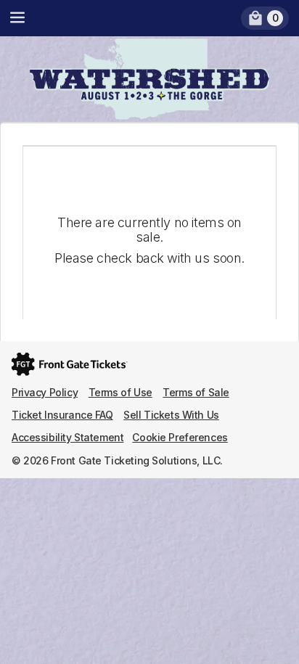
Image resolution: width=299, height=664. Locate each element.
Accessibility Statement (67, 437)
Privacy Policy (45, 392)
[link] (265, 18)
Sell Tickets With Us (171, 415)
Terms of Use (120, 392)
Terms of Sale (196, 392)
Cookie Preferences (179, 437)
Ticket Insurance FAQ (62, 415)
